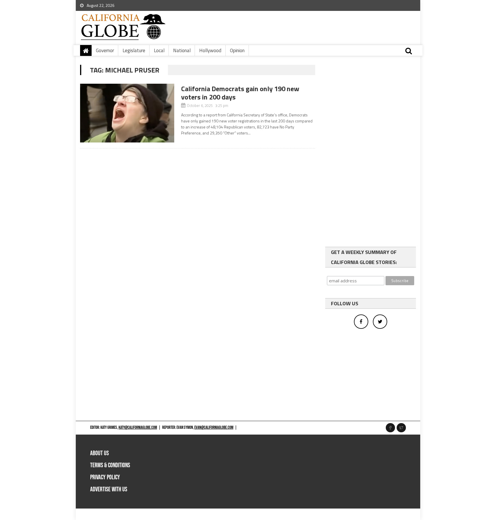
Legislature (134, 50)
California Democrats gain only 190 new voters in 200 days (240, 92)
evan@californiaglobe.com (213, 427)
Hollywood (210, 50)
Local (159, 50)
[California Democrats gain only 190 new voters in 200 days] (127, 113)
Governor (105, 50)
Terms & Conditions (110, 465)
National (182, 50)
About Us (99, 453)
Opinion (237, 50)
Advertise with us (108, 489)
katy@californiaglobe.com (138, 427)
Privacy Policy (105, 477)
